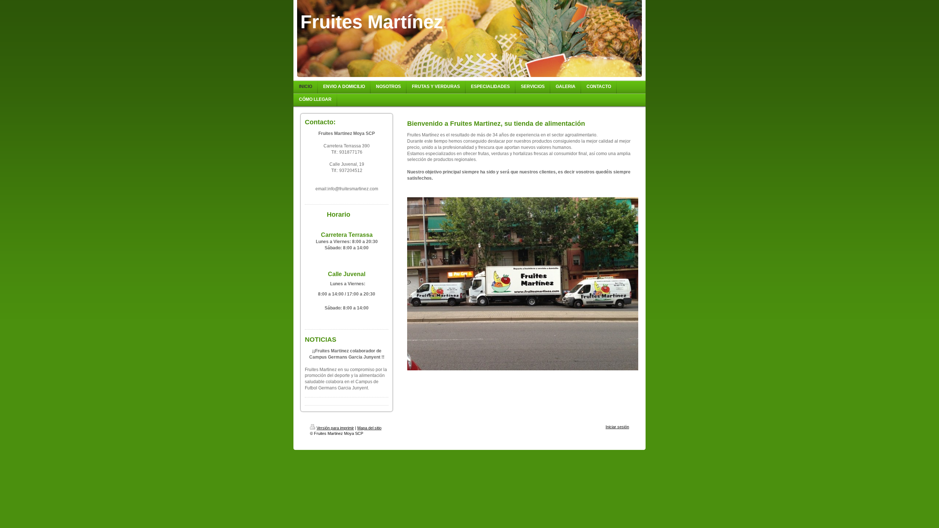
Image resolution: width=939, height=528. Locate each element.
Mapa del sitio (369, 428)
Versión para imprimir (335, 428)
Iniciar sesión (617, 427)
